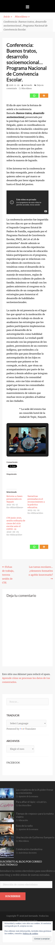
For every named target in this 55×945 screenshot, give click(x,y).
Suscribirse (12, 896)
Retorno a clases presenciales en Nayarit (14, 499)
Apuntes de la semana (28, 796)
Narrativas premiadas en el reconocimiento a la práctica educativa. (36, 502)
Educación (23, 820)
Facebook (13, 762)
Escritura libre (25, 805)
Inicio (7, 16)
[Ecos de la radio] (7, 829)
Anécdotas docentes (28, 853)
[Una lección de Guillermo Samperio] (7, 840)
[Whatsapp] (34, 95)
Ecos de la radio (24, 825)
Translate (30, 728)
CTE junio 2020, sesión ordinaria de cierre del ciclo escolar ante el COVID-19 (15, 523)
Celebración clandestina (29, 849)
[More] (44, 95)
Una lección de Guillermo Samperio (35, 837)
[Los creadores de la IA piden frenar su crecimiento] (7, 793)
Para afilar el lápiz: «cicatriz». (31, 801)
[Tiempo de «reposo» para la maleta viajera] (7, 817)
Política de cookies (30, 933)
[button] (21, 445)
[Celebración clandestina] (7, 852)
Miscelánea (22, 16)
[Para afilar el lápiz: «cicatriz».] (7, 805)
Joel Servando (31, 916)
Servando (28, 85)
